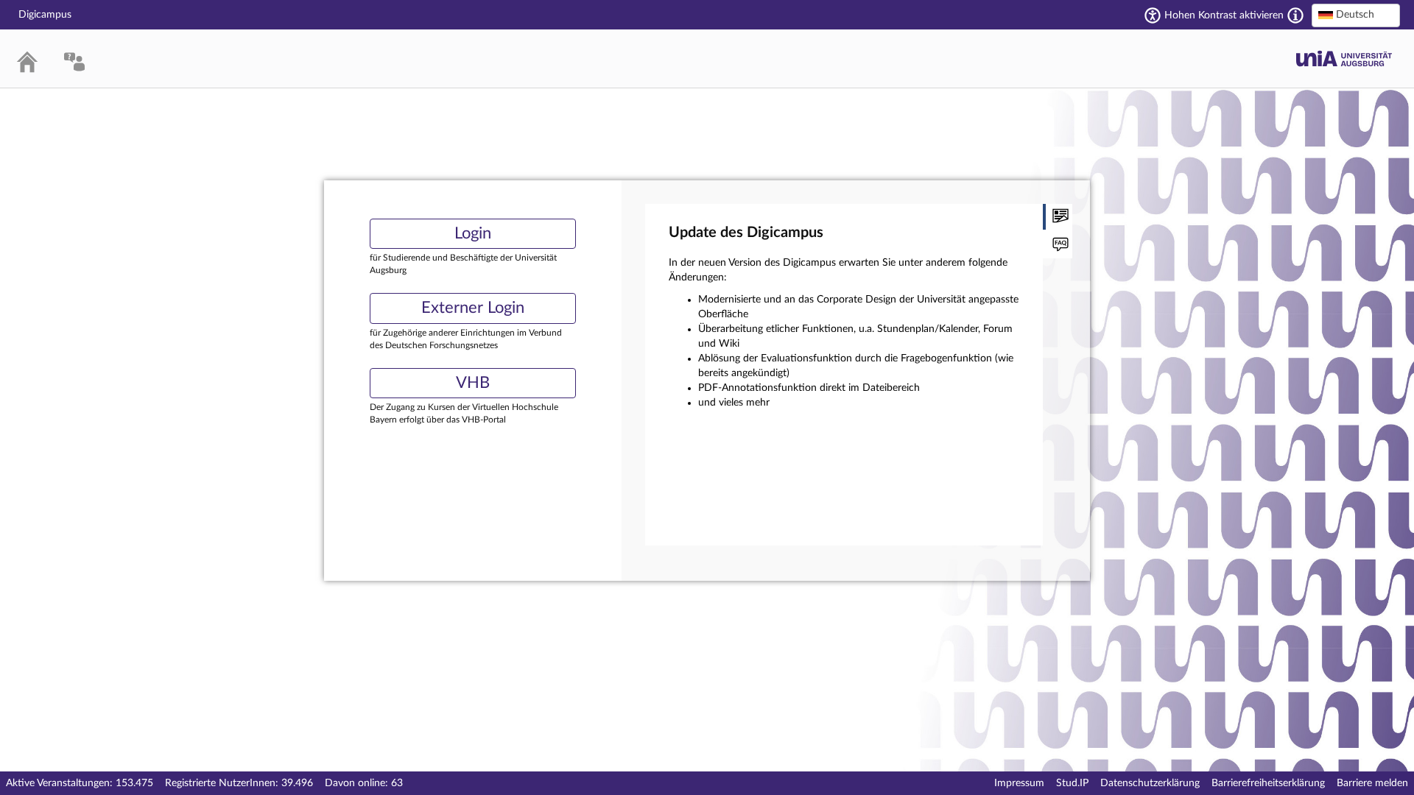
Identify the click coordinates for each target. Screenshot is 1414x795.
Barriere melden (1372, 783)
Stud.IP (1072, 783)
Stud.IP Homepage (1344, 58)
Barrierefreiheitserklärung (1268, 783)
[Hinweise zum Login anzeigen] (1057, 245)
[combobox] (1356, 15)
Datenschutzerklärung (1150, 783)
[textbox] (1355, 14)
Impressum (1019, 783)
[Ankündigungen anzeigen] (1057, 217)
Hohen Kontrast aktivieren (1224, 15)
